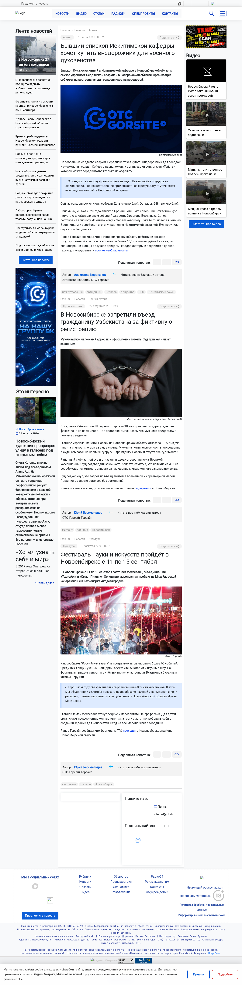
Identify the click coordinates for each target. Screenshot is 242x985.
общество (127, 292)
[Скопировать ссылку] (177, 262)
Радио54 (118, 13)
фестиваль (69, 784)
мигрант (67, 530)
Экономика (121, 887)
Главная (65, 30)
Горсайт (86, 517)
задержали (143, 488)
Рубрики (85, 876)
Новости (62, 13)
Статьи (99, 13)
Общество (121, 876)
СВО (141, 292)
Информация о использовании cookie (201, 915)
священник (94, 292)
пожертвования (72, 292)
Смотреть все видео (206, 224)
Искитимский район (161, 292)
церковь (111, 292)
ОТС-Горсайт (100, 280)
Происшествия (98, 299)
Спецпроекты (143, 13)
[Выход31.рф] (206, 36)
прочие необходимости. (111, 250)
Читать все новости (36, 260)
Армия (93, 30)
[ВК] (157, 262)
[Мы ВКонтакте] (36, 326)
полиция (82, 530)
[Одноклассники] (166, 262)
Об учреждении (157, 892)
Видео (81, 13)
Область (85, 887)
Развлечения (121, 892)
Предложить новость (34, 3)
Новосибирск (101, 530)
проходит (129, 730)
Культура (95, 538)
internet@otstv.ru (165, 814)
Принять (198, 974)
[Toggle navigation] (222, 13)
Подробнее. (214, 953)
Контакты (170, 13)
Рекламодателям (157, 881)
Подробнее (225, 974)
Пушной (85, 784)
